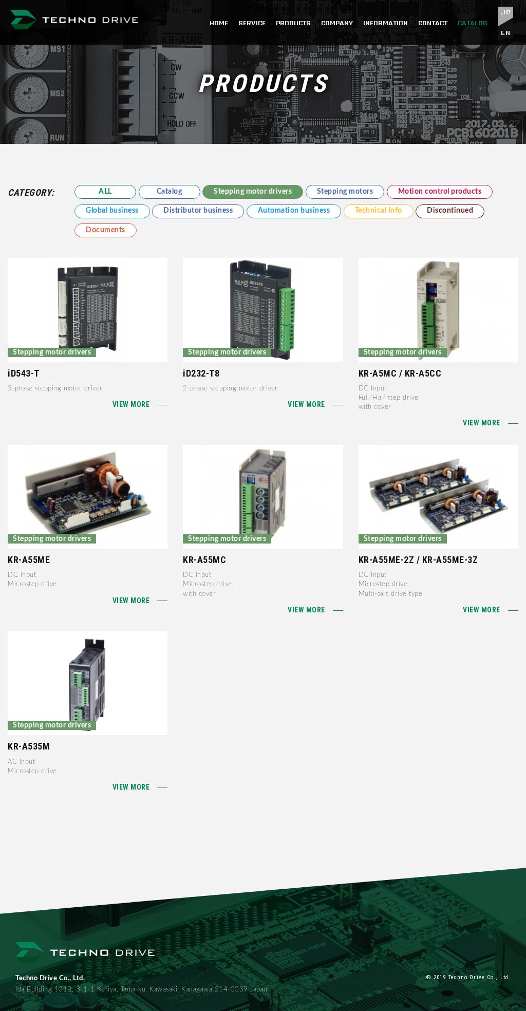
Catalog (169, 191)
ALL (105, 191)
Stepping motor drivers (253, 191)
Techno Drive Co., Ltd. (74, 22)
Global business (112, 210)
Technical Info (378, 210)
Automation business (294, 210)
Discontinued (450, 210)
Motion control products (440, 191)
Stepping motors (345, 191)
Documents (105, 230)
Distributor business (198, 210)
